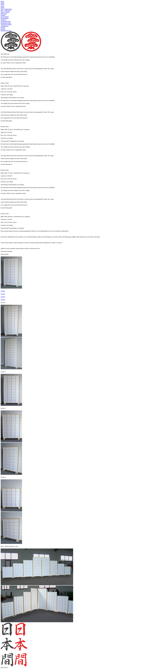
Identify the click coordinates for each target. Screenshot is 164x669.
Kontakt (3, 29)
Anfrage (3, 291)
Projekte (3, 27)
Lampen (3, 15)
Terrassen (3, 20)
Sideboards (4, 13)
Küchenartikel (4, 18)
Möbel (2, 3)
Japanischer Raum (6, 21)
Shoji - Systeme (5, 12)
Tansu (2, 6)
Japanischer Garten (6, 23)
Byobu (2, 7)
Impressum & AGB (6, 30)
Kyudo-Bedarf (5, 16)
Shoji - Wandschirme (6, 9)
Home (2, 1)
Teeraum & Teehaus (6, 24)
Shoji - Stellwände (6, 10)
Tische (2, 4)
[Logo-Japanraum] (31, 51)
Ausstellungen (4, 26)
